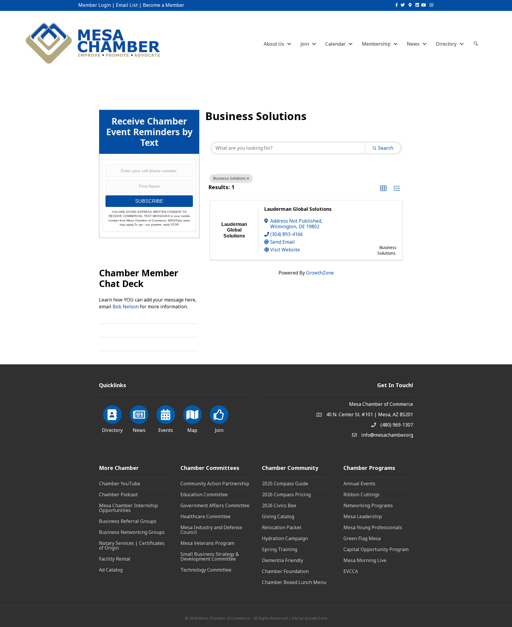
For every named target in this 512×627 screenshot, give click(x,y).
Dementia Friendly (282, 560)
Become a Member (163, 5)
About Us (274, 44)
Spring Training (279, 549)
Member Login (94, 5)
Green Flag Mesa (362, 538)
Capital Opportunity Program (376, 549)
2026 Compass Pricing (286, 494)
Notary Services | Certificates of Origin (131, 545)
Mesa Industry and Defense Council (211, 529)
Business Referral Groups (127, 521)
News (413, 44)
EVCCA (350, 571)
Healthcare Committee (205, 516)
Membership (376, 44)
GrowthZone (320, 272)
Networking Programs (368, 505)
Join (304, 44)
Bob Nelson (126, 306)
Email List (127, 5)
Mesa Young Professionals (372, 527)
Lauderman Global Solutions (298, 209)
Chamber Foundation (285, 571)
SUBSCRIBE (149, 201)
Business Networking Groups (132, 532)
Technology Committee (205, 570)
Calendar (335, 44)
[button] (383, 188)
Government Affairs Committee (214, 505)
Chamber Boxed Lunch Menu (294, 582)
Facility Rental (114, 559)
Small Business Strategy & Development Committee (209, 556)
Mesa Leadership (362, 516)
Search (385, 148)
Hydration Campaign (285, 538)
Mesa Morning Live (364, 560)
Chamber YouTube (119, 483)
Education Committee (204, 494)
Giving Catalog (278, 516)
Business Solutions (229, 178)
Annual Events (359, 483)
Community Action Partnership (214, 483)
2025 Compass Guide (285, 483)
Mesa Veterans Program (207, 543)
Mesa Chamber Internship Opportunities (128, 507)
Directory (446, 44)
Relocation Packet (281, 527)
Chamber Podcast (118, 494)
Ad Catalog (111, 570)
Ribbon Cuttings (361, 494)
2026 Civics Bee (279, 505)
